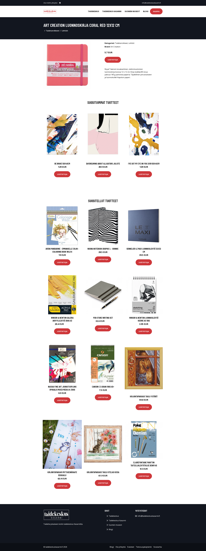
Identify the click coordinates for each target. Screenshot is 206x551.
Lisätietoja (113, 60)
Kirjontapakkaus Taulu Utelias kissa (103, 472)
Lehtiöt (65, 31)
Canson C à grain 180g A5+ (103, 386)
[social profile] (60, 3)
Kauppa (156, 11)
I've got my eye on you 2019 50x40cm (143, 163)
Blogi (145, 11)
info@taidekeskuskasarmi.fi (151, 3)
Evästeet (130, 547)
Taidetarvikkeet (52, 31)
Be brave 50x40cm (62, 163)
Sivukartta (157, 547)
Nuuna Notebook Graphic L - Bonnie (103, 248)
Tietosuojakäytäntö (144, 547)
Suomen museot (132, 11)
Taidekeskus (93, 11)
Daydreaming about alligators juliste (103, 163)
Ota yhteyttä (121, 547)
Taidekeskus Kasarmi (111, 11)
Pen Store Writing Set (103, 317)
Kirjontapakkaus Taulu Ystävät (144, 396)
